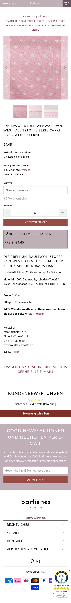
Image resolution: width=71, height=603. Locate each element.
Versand (25, 170)
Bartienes (39, 572)
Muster (7, 183)
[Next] (64, 67)
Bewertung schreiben (35, 413)
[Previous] (6, 67)
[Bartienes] (35, 3)
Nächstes (43, 16)
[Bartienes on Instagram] (38, 561)
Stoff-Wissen (36, 313)
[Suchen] (59, 3)
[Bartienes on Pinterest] (32, 561)
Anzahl (7, 205)
